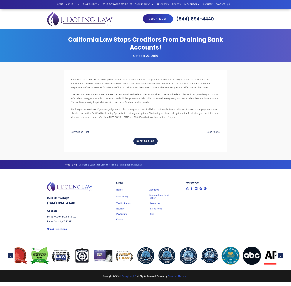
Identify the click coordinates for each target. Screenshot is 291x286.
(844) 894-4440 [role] (195, 19)
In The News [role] (155, 208)
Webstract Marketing (178, 276)
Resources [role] (163, 4)
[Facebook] (191, 188)
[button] (280, 255)
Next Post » (213, 132)
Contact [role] (220, 4)
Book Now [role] (158, 19)
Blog (74, 164)
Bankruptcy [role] (90, 4)
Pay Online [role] (121, 213)
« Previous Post (80, 132)
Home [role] (60, 4)
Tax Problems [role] (123, 203)
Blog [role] (151, 213)
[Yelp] (200, 188)
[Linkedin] (196, 188)
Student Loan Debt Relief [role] (117, 4)
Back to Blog (145, 141)
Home (67, 164)
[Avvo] (187, 188)
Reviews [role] (176, 4)
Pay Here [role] (207, 4)
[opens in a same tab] (228, 4)
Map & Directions (57, 229)
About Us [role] (71, 4)
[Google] (205, 188)
